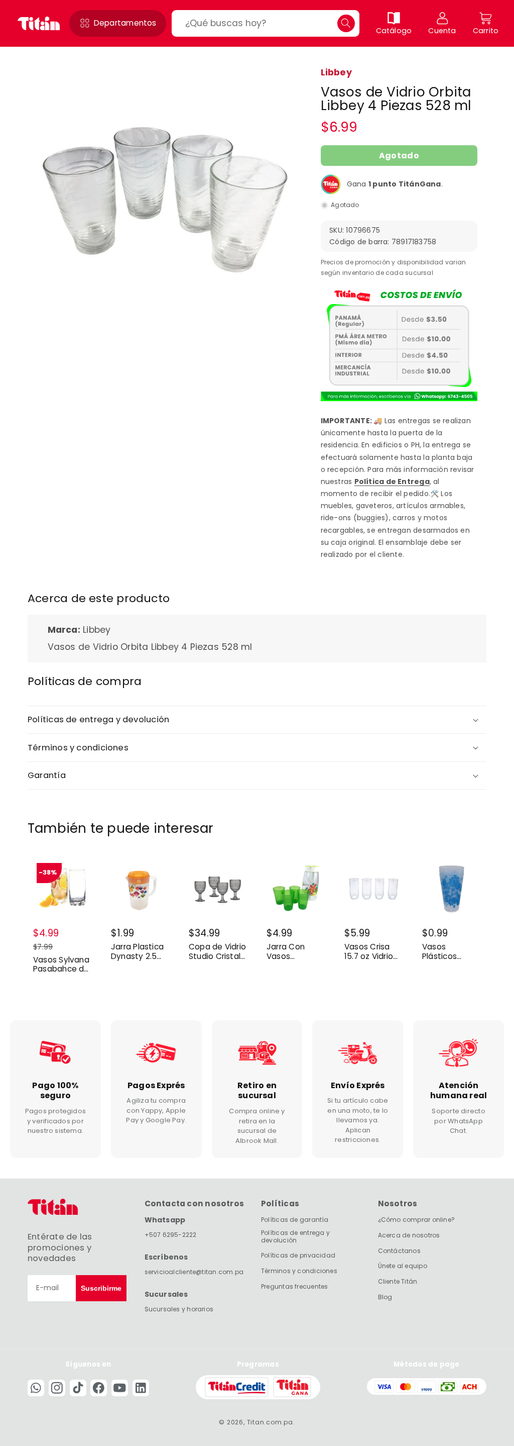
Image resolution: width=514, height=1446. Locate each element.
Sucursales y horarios (179, 1309)
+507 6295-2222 (171, 1234)
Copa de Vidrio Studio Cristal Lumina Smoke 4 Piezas (217, 951)
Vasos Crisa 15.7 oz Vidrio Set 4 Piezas (368, 951)
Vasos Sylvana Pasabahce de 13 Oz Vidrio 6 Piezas (61, 964)
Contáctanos (399, 1250)
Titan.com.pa (270, 1422)
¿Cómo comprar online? (416, 1219)
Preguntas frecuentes (294, 1286)
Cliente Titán (398, 1281)
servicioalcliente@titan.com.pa (194, 1272)
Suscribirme (101, 1288)
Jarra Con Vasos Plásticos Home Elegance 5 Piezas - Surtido (288, 951)
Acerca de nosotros (409, 1235)
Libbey (336, 72)
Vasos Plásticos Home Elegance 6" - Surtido (447, 951)
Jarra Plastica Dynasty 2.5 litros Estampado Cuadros (137, 951)
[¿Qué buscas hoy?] (346, 23)
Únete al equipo (402, 1266)
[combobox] (265, 23)
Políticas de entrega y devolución (295, 1236)
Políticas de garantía (295, 1219)
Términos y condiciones (299, 1271)
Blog (385, 1297)
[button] (117, 23)
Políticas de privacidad (298, 1255)
